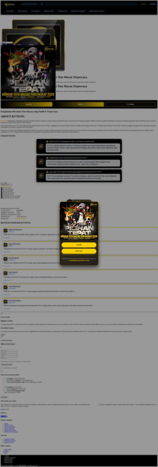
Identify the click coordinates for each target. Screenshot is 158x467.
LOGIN (79, 245)
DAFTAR (79, 251)
